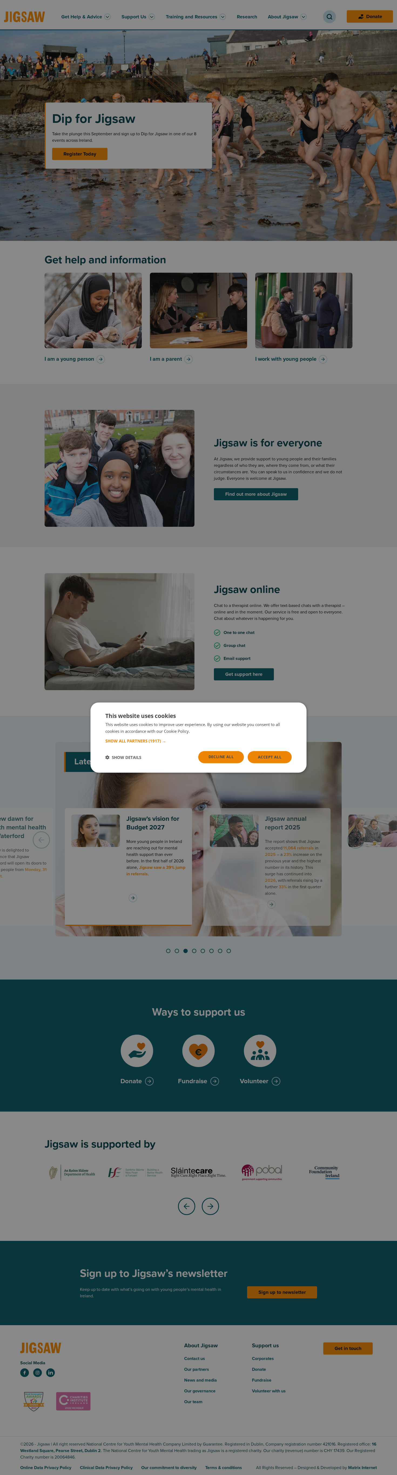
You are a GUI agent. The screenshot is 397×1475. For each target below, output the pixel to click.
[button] (198, 740)
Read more (201, 731)
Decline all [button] (221, 756)
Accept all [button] (269, 757)
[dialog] (198, 737)
